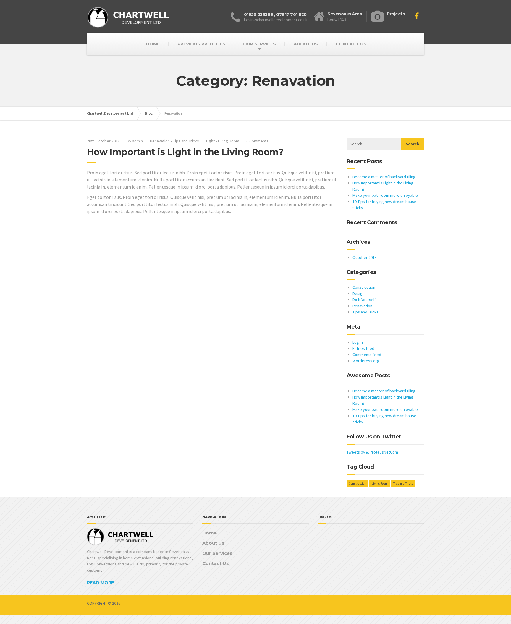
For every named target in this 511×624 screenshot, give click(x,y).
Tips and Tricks (186, 141)
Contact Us (215, 563)
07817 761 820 (291, 14)
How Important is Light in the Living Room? (185, 152)
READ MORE (100, 582)
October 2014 (364, 257)
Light (210, 141)
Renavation (160, 141)
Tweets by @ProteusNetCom (372, 452)
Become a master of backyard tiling (383, 176)
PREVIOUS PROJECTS (201, 44)
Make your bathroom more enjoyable (385, 195)
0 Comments (257, 141)
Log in (357, 342)
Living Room (228, 141)
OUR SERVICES (259, 44)
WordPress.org (365, 360)
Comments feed (366, 354)
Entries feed (363, 348)
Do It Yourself (364, 299)
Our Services (217, 553)
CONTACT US (351, 44)
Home (209, 533)
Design (358, 293)
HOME (153, 44)
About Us (213, 543)
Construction (363, 287)
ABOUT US (306, 44)
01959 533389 (258, 14)
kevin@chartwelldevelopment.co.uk (276, 19)
